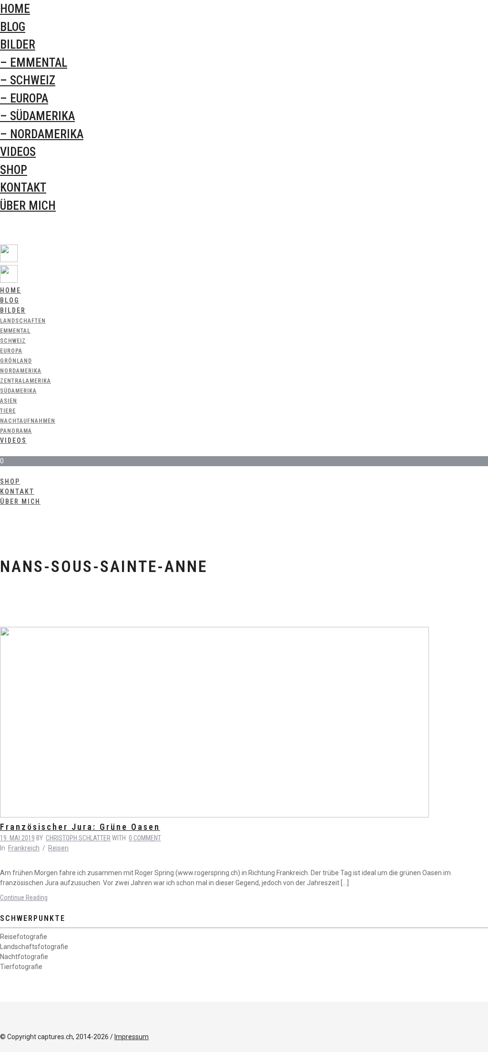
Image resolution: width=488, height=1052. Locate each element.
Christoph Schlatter (78, 838)
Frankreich (24, 848)
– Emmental (33, 63)
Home (15, 9)
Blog (12, 27)
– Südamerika (37, 116)
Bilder (17, 44)
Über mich (28, 206)
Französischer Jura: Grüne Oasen (80, 827)
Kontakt (23, 187)
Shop (13, 170)
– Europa (24, 98)
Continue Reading (24, 897)
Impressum (131, 1037)
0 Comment (145, 838)
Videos (18, 152)
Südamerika (18, 391)
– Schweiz (27, 80)
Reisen (58, 848)
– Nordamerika (41, 134)
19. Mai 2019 (17, 838)
